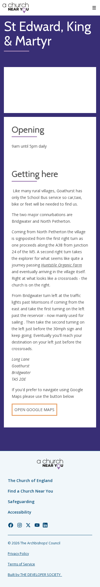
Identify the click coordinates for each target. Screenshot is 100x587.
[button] (94, 8)
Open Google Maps (34, 409)
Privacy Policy (18, 553)
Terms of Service (21, 564)
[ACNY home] (15, 8)
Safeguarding (21, 501)
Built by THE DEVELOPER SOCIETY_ (35, 574)
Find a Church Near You (30, 491)
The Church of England (30, 480)
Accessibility (19, 512)
